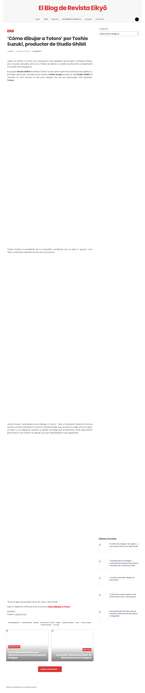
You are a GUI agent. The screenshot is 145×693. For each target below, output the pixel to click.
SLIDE (77, 622)
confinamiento (14, 622)
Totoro (56, 625)
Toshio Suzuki (45, 625)
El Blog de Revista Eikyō (72, 8)
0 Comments (36, 51)
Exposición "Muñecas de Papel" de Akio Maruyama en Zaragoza (73, 656)
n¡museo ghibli (68, 622)
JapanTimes (20, 614)
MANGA (10, 31)
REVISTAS (54, 19)
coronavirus (27, 622)
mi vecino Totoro (48, 622)
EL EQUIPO (88, 19)
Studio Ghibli (86, 622)
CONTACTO (100, 19)
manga (36, 622)
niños (58, 622)
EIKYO (11, 51)
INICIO (38, 19)
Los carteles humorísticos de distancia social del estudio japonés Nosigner (27, 655)
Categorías (103, 29)
